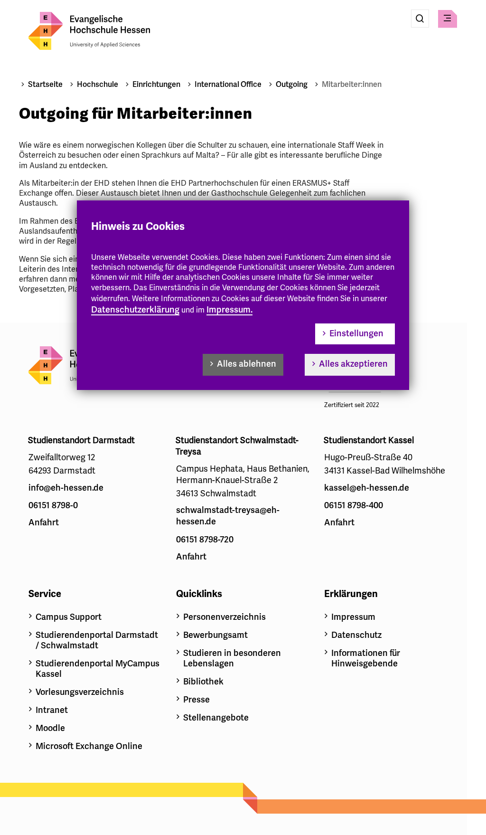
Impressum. (229, 309)
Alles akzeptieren (353, 364)
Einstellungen (356, 333)
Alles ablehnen (246, 364)
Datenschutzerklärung (135, 309)
